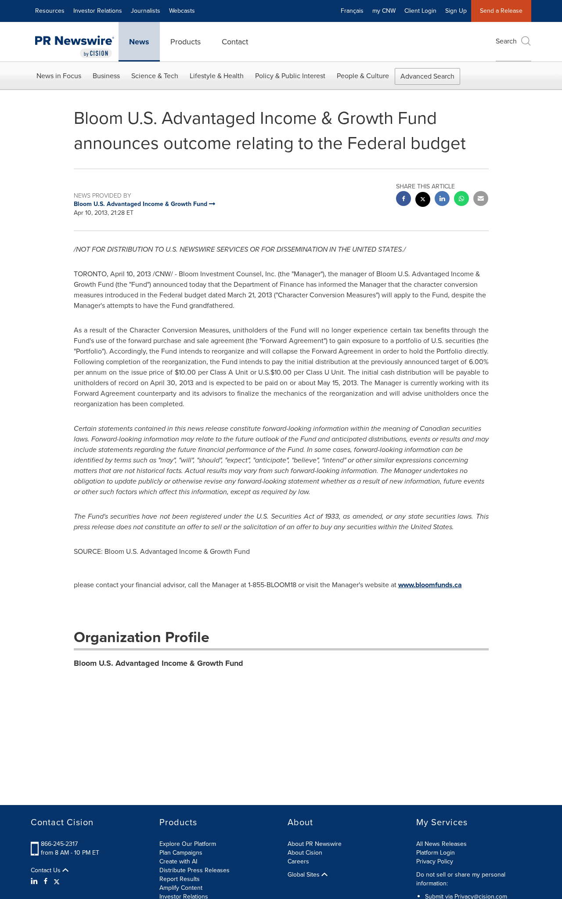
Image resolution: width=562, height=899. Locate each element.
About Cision (305, 852)
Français (352, 10)
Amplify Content (180, 887)
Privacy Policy (434, 861)
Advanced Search (427, 76)
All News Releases (441, 843)
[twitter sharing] (422, 200)
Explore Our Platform (187, 843)
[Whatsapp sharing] (461, 199)
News (139, 41)
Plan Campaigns (180, 852)
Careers (298, 861)
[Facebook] (46, 881)
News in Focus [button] (58, 76)
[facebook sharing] (403, 199)
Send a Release (501, 10)
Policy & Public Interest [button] (290, 76)
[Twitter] (56, 881)
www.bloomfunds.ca (430, 585)
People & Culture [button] (363, 76)
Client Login (420, 10)
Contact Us (46, 870)
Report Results (179, 879)
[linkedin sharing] (442, 199)
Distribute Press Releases (194, 870)
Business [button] (106, 76)
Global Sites (304, 874)
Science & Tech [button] (154, 76)
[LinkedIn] (35, 881)
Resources (50, 10)
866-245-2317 (59, 843)
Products (185, 41)
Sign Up (456, 10)
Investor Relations (97, 10)
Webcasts (182, 10)
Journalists (145, 10)
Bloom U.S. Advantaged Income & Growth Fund (158, 663)
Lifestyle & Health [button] (217, 76)
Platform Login (435, 852)
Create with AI (178, 861)
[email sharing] (480, 199)
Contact (235, 41)
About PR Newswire (315, 843)
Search (506, 41)
